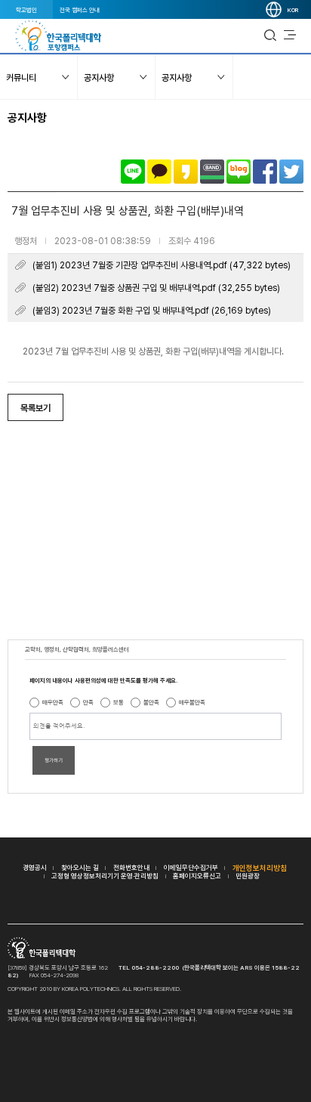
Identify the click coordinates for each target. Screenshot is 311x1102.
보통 (118, 702)
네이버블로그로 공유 (238, 171)
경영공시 (35, 867)
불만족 (151, 702)
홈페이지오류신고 (197, 875)
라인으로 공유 (133, 171)
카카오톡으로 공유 (159, 171)
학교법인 (26, 10)
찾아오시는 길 (80, 867)
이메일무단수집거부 (191, 867)
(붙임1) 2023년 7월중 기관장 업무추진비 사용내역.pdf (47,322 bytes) (161, 265)
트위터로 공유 (291, 171)
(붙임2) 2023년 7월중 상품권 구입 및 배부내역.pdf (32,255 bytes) (156, 288)
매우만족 (52, 702)
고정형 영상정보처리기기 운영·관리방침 (105, 875)
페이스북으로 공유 (265, 171)
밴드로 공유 (212, 171)
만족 (88, 702)
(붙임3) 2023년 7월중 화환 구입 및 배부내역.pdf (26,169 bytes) (151, 310)
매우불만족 (192, 702)
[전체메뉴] (290, 35)
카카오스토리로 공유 (186, 171)
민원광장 (248, 875)
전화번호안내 (131, 867)
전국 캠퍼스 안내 (80, 10)
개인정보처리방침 (259, 867)
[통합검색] (270, 35)
